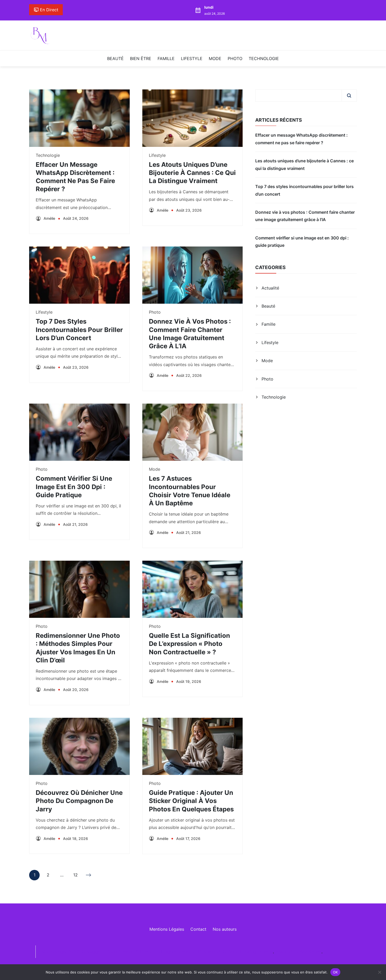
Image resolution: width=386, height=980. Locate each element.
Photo (235, 58)
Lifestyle (191, 58)
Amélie (49, 218)
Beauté (115, 58)
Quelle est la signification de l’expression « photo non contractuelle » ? (189, 644)
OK (335, 972)
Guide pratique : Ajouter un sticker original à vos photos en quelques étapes (191, 801)
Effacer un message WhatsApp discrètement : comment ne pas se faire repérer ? (301, 138)
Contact (198, 929)
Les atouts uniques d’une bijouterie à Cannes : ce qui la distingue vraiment (192, 173)
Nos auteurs (225, 929)
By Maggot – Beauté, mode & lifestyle (117, 951)
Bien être (140, 58)
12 (75, 876)
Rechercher (349, 95)
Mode (215, 58)
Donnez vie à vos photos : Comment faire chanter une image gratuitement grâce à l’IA (305, 216)
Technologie (264, 58)
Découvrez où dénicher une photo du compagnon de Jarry (79, 801)
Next (89, 875)
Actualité (270, 288)
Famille (166, 58)
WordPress (310, 951)
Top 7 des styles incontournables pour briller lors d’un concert (79, 329)
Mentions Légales (166, 929)
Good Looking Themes (250, 951)
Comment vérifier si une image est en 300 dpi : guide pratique (74, 487)
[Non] (379, 972)
